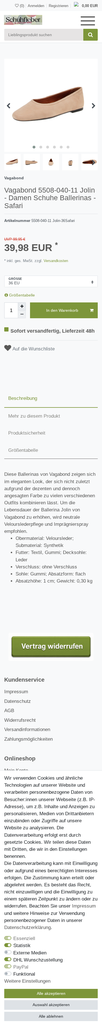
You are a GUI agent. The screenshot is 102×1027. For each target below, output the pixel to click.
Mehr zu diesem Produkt (34, 416)
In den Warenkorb (62, 310)
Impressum (16, 691)
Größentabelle (21, 295)
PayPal (20, 967)
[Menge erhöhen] (22, 306)
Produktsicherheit (26, 433)
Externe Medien (29, 953)
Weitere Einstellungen (27, 981)
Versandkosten (55, 261)
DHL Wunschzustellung (38, 960)
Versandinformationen (27, 729)
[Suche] (90, 35)
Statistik (22, 945)
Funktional (24, 974)
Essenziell (24, 938)
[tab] (51, 399)
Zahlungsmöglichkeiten (28, 739)
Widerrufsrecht (20, 720)
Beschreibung (22, 398)
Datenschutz (17, 701)
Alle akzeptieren (51, 993)
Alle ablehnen (51, 1016)
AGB (9, 710)
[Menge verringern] (22, 314)
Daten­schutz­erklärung (27, 927)
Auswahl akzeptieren (51, 1004)
